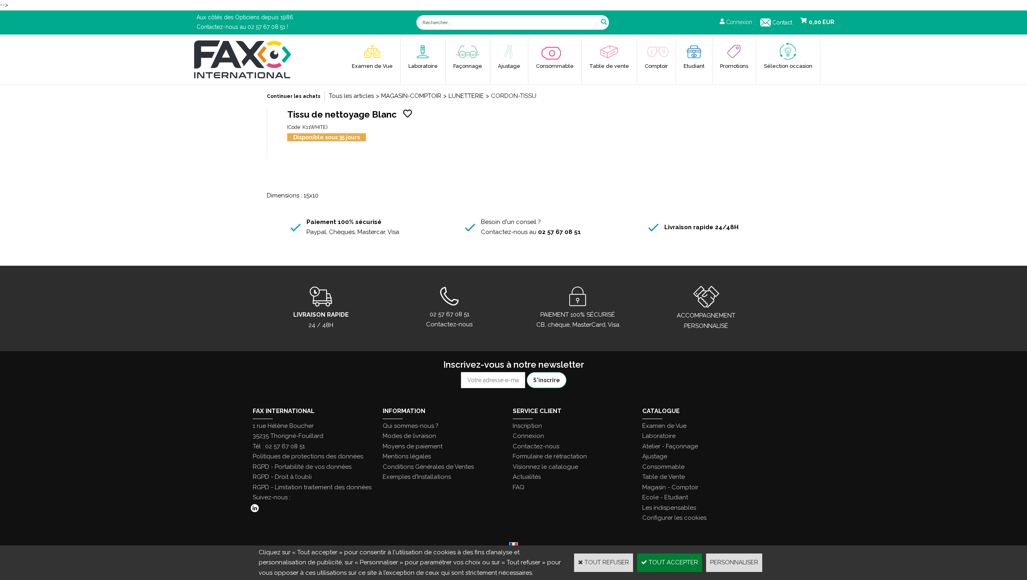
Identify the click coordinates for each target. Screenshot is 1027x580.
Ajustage (509, 66)
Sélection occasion (788, 66)
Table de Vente (663, 476)
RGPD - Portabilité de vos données (302, 466)
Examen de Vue (372, 66)
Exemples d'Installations (417, 476)
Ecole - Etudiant (665, 497)
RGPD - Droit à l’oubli (282, 476)
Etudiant (694, 66)
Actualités (527, 476)
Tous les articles (351, 96)
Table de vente (609, 66)
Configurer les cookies (674, 517)
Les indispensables (669, 507)
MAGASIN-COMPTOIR (411, 96)
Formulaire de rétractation (550, 456)
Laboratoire (423, 66)
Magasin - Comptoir (670, 487)
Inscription (527, 425)
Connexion (528, 436)
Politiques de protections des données (308, 456)
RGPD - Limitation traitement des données (312, 487)
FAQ (518, 487)
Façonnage (467, 66)
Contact (782, 22)
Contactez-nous (536, 446)
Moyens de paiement (412, 446)
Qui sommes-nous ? (410, 425)
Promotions (734, 66)
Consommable (555, 66)
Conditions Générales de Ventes (428, 466)
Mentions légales (407, 456)
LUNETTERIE (466, 96)
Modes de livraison (409, 436)
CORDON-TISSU (513, 96)
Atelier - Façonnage (670, 446)
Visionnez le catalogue (545, 466)
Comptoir (656, 66)
